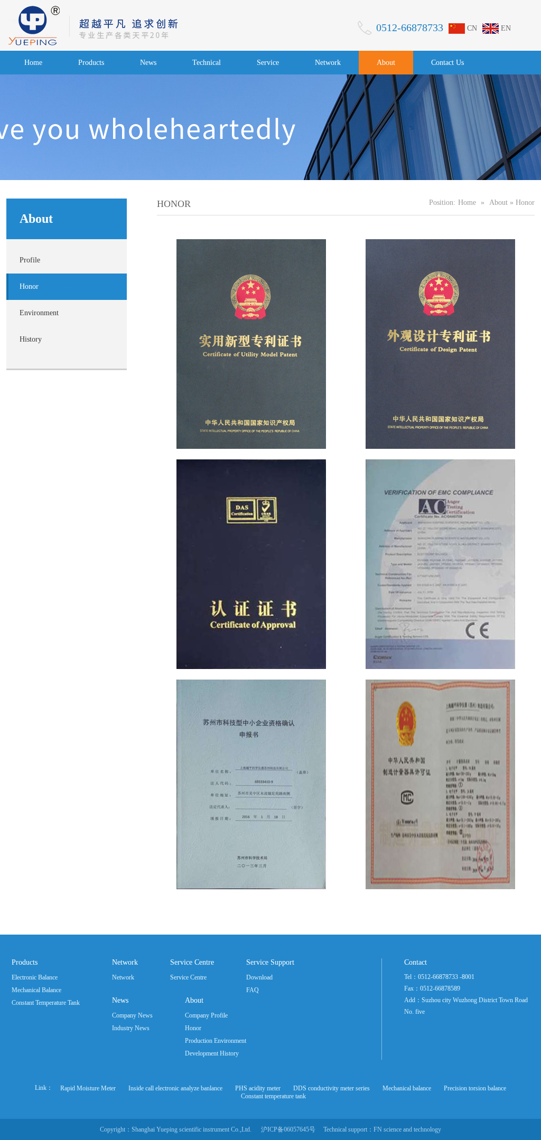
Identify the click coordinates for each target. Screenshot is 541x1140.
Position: (442, 202)
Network (328, 63)
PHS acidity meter (258, 1088)
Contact (415, 962)
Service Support (270, 962)
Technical (206, 63)
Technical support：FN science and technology (382, 1129)
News (148, 63)
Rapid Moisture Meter (88, 1088)
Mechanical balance (407, 1088)
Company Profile (206, 1015)
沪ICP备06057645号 (288, 1129)
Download (259, 977)
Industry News (131, 1028)
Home (33, 63)
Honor (29, 286)
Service (268, 63)
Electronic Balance (35, 977)
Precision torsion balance (475, 1088)
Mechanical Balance (36, 990)
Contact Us (447, 63)
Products (91, 63)
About (386, 63)
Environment (39, 313)
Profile (30, 260)
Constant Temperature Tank (46, 1002)
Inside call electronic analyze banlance (175, 1088)
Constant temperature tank (273, 1096)
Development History (212, 1053)
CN (472, 28)
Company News (132, 1015)
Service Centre (192, 962)
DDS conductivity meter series (331, 1088)
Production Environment (215, 1040)
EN (506, 28)
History (31, 339)
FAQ (252, 990)
